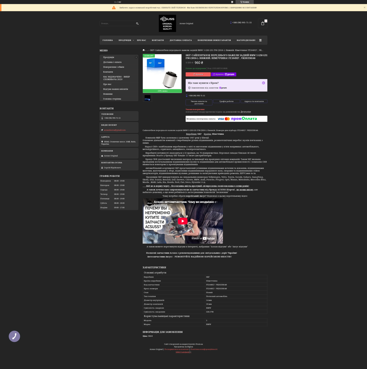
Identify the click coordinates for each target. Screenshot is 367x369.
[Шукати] (137, 23)
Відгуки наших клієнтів (115, 89)
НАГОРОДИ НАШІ (246, 40)
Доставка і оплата (181, 40)
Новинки (108, 94)
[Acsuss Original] (167, 23)
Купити (199, 74)
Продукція (125, 40)
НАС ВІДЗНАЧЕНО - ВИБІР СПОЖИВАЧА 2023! (116, 78)
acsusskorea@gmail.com (115, 130)
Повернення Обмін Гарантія (214, 40)
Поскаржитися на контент (176, 349)
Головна (108, 40)
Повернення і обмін (113, 67)
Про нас (141, 40)
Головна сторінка (112, 99)
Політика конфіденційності (204, 349)
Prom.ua (199, 344)
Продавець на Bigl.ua (183, 346)
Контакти (158, 40)
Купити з (220, 74)
